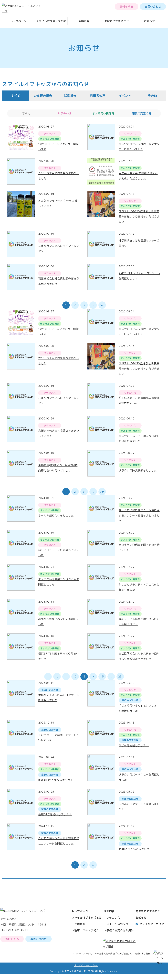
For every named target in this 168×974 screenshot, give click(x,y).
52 (102, 305)
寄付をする (126, 6)
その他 (152, 96)
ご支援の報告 (43, 96)
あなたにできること (117, 21)
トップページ (18, 21)
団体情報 (79, 924)
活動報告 (70, 96)
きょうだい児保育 (117, 924)
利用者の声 (97, 96)
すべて (15, 96)
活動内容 (83, 21)
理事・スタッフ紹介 (86, 930)
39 (102, 491)
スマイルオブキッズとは (51, 21)
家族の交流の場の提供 (120, 930)
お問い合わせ (153, 6)
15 (102, 676)
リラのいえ (113, 917)
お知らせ (149, 21)
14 (93, 676)
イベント (125, 96)
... (93, 305)
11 (66, 676)
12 (75, 676)
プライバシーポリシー (153, 924)
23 (120, 676)
